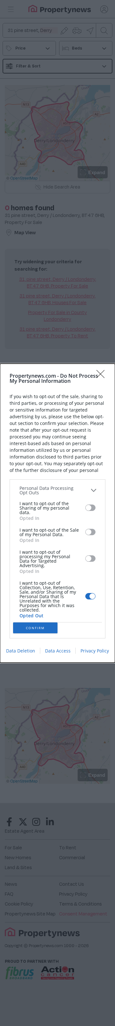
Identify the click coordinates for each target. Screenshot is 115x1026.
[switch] (90, 508)
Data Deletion (20, 651)
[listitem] (57, 490)
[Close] (102, 376)
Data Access (58, 651)
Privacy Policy (94, 651)
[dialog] (57, 513)
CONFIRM (35, 628)
